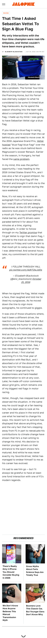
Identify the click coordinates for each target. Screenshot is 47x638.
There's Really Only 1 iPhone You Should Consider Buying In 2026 (11, 572)
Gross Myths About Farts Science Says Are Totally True (34, 570)
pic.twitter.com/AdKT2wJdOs (25, 269)
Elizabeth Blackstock (14, 51)
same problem (21, 159)
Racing (6, 13)
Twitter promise (28, 232)
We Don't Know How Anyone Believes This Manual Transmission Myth (10, 612)
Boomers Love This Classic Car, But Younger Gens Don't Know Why (35, 610)
